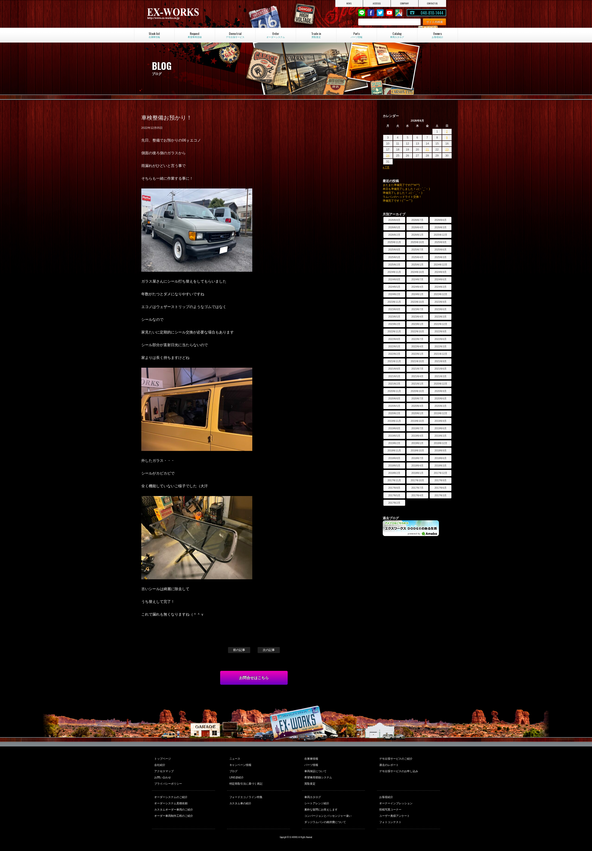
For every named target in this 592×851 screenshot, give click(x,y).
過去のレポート (389, 765)
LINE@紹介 (236, 777)
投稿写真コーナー (390, 809)
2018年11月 (394, 450)
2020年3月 (441, 405)
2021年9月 (441, 361)
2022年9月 (441, 331)
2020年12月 (440, 383)
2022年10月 (417, 331)
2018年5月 (394, 465)
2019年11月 (394, 420)
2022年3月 (441, 346)
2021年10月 (417, 361)
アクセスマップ (164, 771)
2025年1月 (417, 264)
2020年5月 (394, 405)
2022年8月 (394, 339)
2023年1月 (417, 324)
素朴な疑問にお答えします (321, 809)
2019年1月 (417, 443)
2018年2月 (394, 473)
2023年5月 (394, 316)
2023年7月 (417, 309)
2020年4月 (417, 405)
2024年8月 (394, 279)
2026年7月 (417, 220)
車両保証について (315, 771)
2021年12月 (440, 353)
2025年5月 (394, 257)
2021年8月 (394, 368)
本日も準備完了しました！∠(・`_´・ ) (406, 189)
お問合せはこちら (254, 678)
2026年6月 (441, 220)
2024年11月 (394, 272)
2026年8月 (394, 220)
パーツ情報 (311, 765)
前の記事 (239, 650)
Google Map (398, 12)
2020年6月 (441, 398)
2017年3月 (441, 495)
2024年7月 (417, 279)
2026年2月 (394, 234)
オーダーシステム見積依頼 (171, 803)
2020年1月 (417, 413)
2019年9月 (441, 420)
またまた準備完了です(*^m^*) (401, 185)
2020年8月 (394, 398)
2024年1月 (417, 294)
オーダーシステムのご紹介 (171, 797)
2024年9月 (441, 272)
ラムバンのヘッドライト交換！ (402, 196)
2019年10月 (417, 420)
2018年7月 (417, 458)
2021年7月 (417, 368)
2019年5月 (394, 435)
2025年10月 (417, 242)
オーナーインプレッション (396, 803)
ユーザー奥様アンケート (394, 815)
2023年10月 (417, 301)
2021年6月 (441, 368)
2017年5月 (394, 495)
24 (387, 155)
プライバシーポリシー (168, 783)
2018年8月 (394, 458)
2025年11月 (394, 242)
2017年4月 (417, 495)
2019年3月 (441, 435)
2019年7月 (417, 428)
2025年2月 (394, 264)
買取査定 (309, 783)
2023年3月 (441, 316)
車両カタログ (312, 797)
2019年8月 (394, 428)
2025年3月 (441, 257)
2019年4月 (417, 435)
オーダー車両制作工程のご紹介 (173, 815)
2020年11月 (394, 391)
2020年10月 (417, 391)
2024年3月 (441, 286)
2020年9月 (441, 391)
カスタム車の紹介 (240, 803)
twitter (380, 12)
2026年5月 (394, 227)
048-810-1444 (432, 13)
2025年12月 (440, 234)
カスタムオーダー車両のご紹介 (173, 809)
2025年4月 (417, 257)
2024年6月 (441, 279)
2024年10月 (417, 272)
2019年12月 (440, 413)
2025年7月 (417, 249)
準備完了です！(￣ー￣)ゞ (399, 200)
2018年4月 (417, 465)
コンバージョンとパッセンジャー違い (328, 815)
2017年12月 (440, 473)
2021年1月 (417, 383)
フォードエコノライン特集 (246, 797)
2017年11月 (394, 480)
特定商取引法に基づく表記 (246, 783)
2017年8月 (394, 487)
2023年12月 (440, 294)
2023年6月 (441, 309)
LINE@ (361, 12)
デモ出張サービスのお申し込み (398, 771)
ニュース (234, 758)
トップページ (162, 758)
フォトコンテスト (390, 822)
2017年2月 (394, 502)
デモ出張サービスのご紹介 (396, 758)
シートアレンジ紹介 (316, 803)
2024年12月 (440, 264)
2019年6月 (441, 428)
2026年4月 (417, 227)
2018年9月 (441, 450)
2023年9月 (441, 301)
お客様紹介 (386, 797)
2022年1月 (417, 353)
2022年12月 (440, 324)
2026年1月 (417, 234)
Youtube (389, 12)
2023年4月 (417, 316)
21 (427, 149)
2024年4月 (417, 286)
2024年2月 (394, 294)
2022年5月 (394, 346)
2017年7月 (417, 487)
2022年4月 (417, 346)
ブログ (233, 771)
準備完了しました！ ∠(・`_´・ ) (402, 192)
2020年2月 (394, 413)
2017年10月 (417, 480)
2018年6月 (441, 458)
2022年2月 (394, 353)
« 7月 (386, 167)
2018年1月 (417, 473)
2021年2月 (394, 383)
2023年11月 (394, 301)
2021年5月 (394, 376)
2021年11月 (394, 361)
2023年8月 (394, 309)
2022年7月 (417, 339)
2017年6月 (441, 487)
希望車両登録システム (318, 777)
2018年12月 (440, 443)
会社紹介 (159, 765)
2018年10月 (417, 450)
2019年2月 (394, 443)
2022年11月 (394, 331)
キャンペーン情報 (240, 765)
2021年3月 (441, 376)
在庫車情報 (311, 758)
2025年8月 (394, 249)
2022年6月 (441, 339)
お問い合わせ (162, 777)
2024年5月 (394, 286)
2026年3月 (441, 227)
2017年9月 (441, 480)
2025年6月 (441, 249)
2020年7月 (417, 398)
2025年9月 (441, 242)
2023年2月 (394, 324)
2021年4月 (417, 376)
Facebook (370, 12)
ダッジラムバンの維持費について (325, 822)
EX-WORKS (191, 14)
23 (447, 149)
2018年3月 (441, 465)
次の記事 (269, 650)
